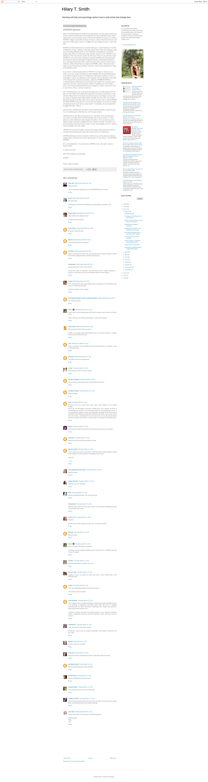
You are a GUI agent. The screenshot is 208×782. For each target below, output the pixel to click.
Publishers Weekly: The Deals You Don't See (137, 128)
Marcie (70, 426)
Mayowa (70, 532)
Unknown (71, 251)
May (126, 254)
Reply (70, 192)
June (126, 257)
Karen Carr (71, 517)
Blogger (112, 777)
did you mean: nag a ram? (132, 245)
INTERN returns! (129, 213)
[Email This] (87, 169)
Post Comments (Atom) (78, 761)
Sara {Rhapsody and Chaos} (77, 470)
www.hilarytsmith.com (129, 45)
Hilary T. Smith (75, 9)
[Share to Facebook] (94, 169)
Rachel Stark (72, 675)
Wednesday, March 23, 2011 (84, 712)
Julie (69, 492)
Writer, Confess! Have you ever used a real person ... (134, 221)
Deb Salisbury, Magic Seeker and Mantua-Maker (83, 298)
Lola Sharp (71, 712)
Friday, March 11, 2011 (80, 641)
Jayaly (70, 368)
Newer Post (67, 758)
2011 (125, 209)
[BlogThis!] (89, 169)
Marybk (70, 641)
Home (90, 758)
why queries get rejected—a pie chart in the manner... (133, 233)
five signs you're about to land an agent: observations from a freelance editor (132, 156)
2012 (125, 273)
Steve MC (71, 183)
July (126, 259)
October (127, 265)
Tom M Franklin (73, 449)
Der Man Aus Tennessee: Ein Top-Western (133, 216)
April (126, 252)
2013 (125, 275)
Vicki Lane (71, 653)
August (127, 262)
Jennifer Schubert (73, 379)
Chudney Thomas (73, 391)
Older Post (113, 758)
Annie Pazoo (72, 228)
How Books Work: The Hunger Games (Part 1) (137, 88)
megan (70, 585)
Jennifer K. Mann (73, 698)
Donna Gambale (73, 481)
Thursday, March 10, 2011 (80, 368)
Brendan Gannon (73, 664)
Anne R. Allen (72, 572)
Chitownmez (72, 624)
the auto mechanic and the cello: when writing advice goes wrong (132, 143)
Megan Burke (72, 213)
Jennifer (70, 560)
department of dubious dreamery (131, 225)
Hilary (70, 309)
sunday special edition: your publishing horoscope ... (133, 229)
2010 (125, 206)
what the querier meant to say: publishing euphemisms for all (132, 103)
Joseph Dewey (72, 687)
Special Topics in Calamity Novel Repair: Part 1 (132, 241)
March (127, 211)
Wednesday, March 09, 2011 (83, 183)
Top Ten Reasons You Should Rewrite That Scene (131, 116)
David (70, 198)
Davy (70, 402)
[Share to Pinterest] (96, 169)
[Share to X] (91, 169)
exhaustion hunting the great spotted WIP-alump (133, 248)
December (128, 270)
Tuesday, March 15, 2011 (85, 687)
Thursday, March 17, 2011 (86, 698)
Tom (70, 461)
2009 (125, 204)
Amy (69, 343)
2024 (125, 278)
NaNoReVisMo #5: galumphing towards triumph (132, 181)
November (128, 267)
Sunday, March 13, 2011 (84, 675)
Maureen (71, 240)
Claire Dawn (72, 326)
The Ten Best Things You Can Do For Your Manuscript (132, 169)
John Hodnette (72, 600)
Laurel (70, 281)
